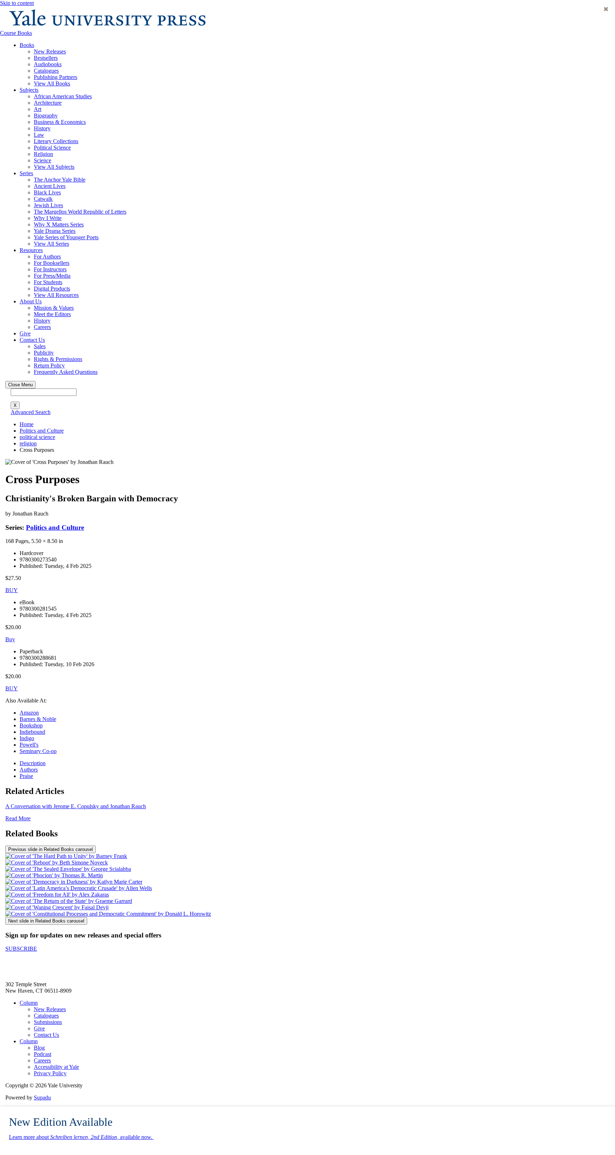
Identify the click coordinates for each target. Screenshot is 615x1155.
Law (39, 135)
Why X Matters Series (59, 224)
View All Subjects (54, 167)
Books (27, 45)
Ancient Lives (49, 186)
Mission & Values (54, 308)
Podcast (42, 1054)
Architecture (48, 103)
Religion (43, 154)
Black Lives (47, 192)
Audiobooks (48, 64)
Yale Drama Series (54, 231)
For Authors (47, 257)
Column (29, 1003)
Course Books (16, 33)
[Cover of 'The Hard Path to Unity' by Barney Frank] (66, 856)
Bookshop (31, 725)
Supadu (42, 1097)
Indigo (27, 738)
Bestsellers (46, 58)
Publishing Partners (55, 77)
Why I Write (48, 218)
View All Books (52, 83)
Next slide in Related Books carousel (46, 921)
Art (37, 109)
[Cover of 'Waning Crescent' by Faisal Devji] (57, 907)
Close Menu (20, 384)
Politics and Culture (42, 431)
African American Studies (63, 96)
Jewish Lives (48, 205)
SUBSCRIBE (21, 949)
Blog (39, 1048)
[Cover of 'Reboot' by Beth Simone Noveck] (56, 862)
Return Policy (49, 365)
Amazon (29, 713)
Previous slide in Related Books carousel (50, 849)
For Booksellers (51, 263)
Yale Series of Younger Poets (66, 237)
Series (26, 173)
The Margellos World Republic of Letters (80, 212)
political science (37, 437)
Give (25, 333)
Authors (29, 770)
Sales (40, 346)
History (42, 128)
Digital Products (52, 289)
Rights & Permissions (58, 359)
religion (28, 443)
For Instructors (50, 269)
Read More (18, 818)
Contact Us (32, 340)
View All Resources (56, 295)
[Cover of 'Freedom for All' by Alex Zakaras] (57, 895)
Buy (10, 639)
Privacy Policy (50, 1073)
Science (42, 160)
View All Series (51, 244)
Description (33, 763)
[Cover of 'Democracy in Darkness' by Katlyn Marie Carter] (73, 882)
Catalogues (46, 71)
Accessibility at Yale (56, 1067)
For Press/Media (52, 276)
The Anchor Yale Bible (59, 180)
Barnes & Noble (38, 719)
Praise (26, 776)
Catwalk (43, 199)
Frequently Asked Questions (66, 372)
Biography (46, 116)
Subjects (29, 90)
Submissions (48, 1022)
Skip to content (17, 3)
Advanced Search (31, 412)
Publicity (44, 353)
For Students (48, 282)
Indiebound (32, 732)
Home (26, 424)
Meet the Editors (52, 314)
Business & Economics (60, 122)
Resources (31, 250)
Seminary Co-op (38, 751)
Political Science (52, 148)
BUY (11, 590)
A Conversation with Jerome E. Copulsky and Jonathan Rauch (75, 806)
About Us (31, 301)
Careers (42, 327)
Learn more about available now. (81, 1137)
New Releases (50, 51)
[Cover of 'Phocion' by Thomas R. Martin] (54, 875)
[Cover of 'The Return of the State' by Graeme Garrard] (68, 901)
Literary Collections (56, 141)
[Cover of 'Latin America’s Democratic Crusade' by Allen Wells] (78, 888)
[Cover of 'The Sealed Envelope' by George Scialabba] (68, 869)
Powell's (29, 745)
